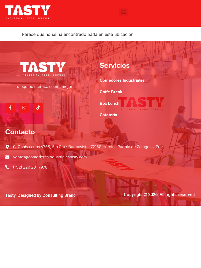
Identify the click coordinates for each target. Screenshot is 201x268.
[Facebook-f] (10, 108)
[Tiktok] (38, 108)
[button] (123, 12)
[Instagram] (24, 108)
